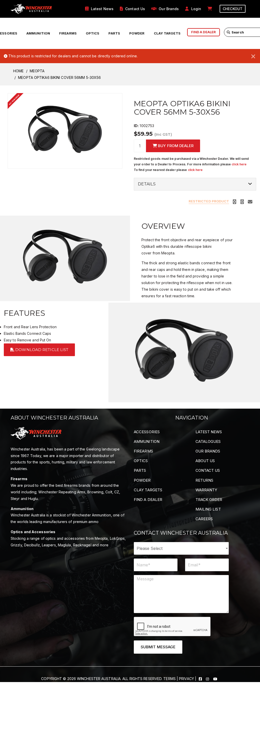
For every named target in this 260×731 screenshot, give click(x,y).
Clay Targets (167, 33)
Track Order (209, 499)
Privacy (186, 678)
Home (18, 71)
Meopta (37, 71)
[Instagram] (208, 678)
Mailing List (208, 509)
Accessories (147, 431)
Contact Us (208, 470)
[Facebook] (200, 678)
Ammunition (38, 33)
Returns (205, 480)
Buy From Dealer (175, 145)
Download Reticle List (41, 349)
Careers (204, 518)
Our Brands (208, 451)
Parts (114, 33)
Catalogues (208, 441)
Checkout (232, 9)
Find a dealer (203, 32)
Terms (169, 678)
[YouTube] (215, 678)
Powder (137, 33)
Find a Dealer (148, 499)
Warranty (206, 490)
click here (239, 164)
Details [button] (147, 184)
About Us (205, 460)
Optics (93, 33)
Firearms (68, 33)
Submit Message (158, 647)
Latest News (209, 431)
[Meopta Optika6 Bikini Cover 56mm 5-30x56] (65, 130)
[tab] (195, 184)
